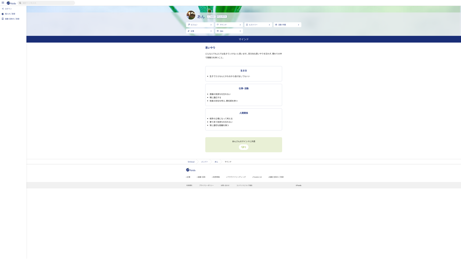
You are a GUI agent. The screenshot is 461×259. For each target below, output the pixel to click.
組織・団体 (201, 177)
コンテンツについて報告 (244, 185)
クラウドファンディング (236, 177)
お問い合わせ (224, 185)
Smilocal (191, 161)
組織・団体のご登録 (276, 177)
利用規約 (189, 185)
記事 (188, 177)
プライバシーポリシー (206, 185)
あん (216, 161)
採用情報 (216, 177)
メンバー (204, 161)
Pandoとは (257, 177)
